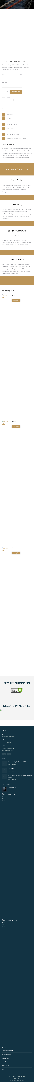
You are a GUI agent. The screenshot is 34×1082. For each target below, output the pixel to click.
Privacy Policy (5, 1065)
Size (3, 74)
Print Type (4, 82)
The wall (14, 548)
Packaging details (6, 1054)
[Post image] (4, 763)
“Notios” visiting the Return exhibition (17, 762)
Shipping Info (5, 1058)
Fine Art (8, 97)
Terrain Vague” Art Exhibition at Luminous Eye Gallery (20, 776)
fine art (11, 99)
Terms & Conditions (7, 1062)
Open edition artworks (18, 99)
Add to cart (16, 92)
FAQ (3, 1069)
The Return (11, 768)
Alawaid (14, 421)
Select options (16, 300)
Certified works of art (7, 1050)
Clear (21, 74)
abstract (6, 99)
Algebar (14, 295)
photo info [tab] (5, 109)
